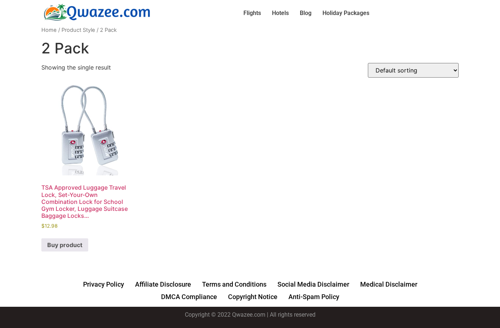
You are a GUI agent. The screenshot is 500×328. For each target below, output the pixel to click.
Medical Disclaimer (388, 284)
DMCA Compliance (189, 297)
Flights (252, 13)
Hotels (280, 13)
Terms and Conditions (234, 284)
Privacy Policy (103, 284)
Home (49, 30)
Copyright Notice (252, 297)
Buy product (64, 245)
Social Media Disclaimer (313, 284)
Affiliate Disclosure (163, 284)
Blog (305, 13)
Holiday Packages (345, 13)
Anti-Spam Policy (313, 297)
